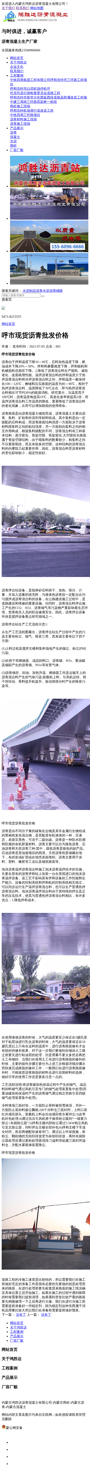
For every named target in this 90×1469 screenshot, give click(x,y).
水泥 (13, 141)
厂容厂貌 (16, 150)
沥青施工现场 (20, 123)
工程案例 (16, 75)
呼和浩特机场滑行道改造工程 (32, 110)
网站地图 (37, 8)
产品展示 (16, 128)
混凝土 (15, 137)
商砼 (13, 145)
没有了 (21, 1314)
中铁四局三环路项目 (25, 115)
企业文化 (16, 66)
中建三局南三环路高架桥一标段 (33, 102)
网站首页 (16, 58)
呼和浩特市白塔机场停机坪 (30, 88)
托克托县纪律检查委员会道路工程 (35, 93)
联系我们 (22, 8)
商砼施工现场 (20, 106)
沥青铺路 (56, 290)
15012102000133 (34, 1428)
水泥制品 (29, 290)
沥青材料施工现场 (23, 119)
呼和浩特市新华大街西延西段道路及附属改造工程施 (48, 97)
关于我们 (8, 8)
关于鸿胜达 (18, 62)
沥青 (13, 132)
